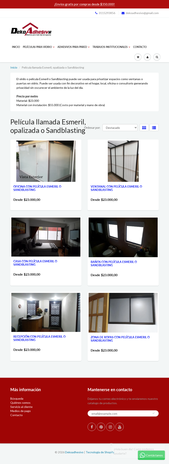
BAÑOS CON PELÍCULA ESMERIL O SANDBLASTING (114, 263)
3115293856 (107, 13)
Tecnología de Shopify (100, 452)
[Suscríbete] (153, 413)
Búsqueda (16, 398)
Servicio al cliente (21, 406)
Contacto (140, 47)
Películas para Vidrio (37, 47)
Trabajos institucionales (110, 47)
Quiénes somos (20, 402)
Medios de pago (20, 411)
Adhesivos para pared (72, 47)
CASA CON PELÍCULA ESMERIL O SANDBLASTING (35, 262)
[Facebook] (92, 427)
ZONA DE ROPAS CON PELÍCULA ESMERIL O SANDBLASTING (120, 338)
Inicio (16, 47)
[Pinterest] (101, 427)
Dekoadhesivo (74, 452)
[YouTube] (119, 427)
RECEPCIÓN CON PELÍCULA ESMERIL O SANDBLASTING (39, 338)
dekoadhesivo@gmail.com (142, 13)
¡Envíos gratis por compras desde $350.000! (84, 4)
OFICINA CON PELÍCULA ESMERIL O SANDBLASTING (37, 188)
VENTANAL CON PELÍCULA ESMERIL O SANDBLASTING (116, 188)
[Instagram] (110, 427)
